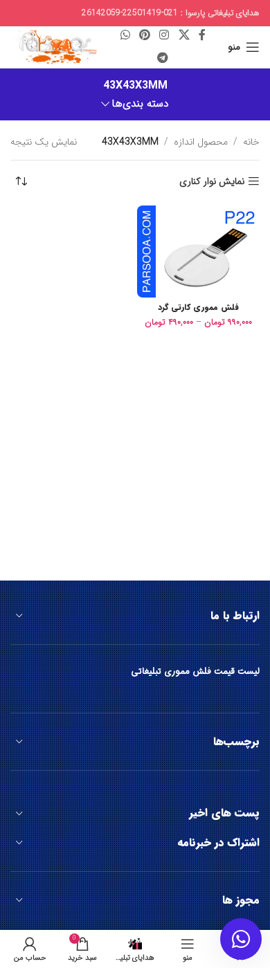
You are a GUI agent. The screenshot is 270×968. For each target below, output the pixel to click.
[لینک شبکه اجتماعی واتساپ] (125, 36)
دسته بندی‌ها (140, 104)
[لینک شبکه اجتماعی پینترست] (144, 36)
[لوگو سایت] (54, 46)
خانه (251, 141)
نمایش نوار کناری (211, 182)
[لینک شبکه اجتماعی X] (184, 36)
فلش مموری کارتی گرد (198, 306)
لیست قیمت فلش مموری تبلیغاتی (195, 671)
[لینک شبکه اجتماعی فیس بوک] (202, 36)
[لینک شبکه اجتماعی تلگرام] (163, 58)
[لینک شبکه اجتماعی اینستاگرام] (164, 36)
